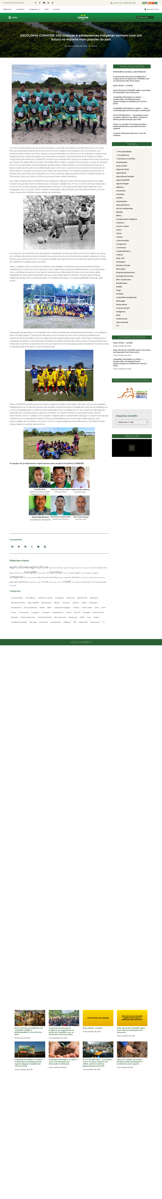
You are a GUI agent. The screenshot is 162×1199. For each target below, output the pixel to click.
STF (93, 582)
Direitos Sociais (98, 612)
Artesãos (75, 603)
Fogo (89, 617)
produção (32, 582)
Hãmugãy (33, 622)
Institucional (83, 622)
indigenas (88, 573)
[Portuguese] (143, 3)
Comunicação (24, 612)
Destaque (86, 612)
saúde (77, 582)
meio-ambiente (65, 577)
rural (67, 581)
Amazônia (93, 568)
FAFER (82, 617)
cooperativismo (57, 612)
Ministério (76, 577)
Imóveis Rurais (55, 622)
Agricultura (94, 598)
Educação (14, 617)
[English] (146, 3)
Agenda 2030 (82, 598)
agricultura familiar (56, 568)
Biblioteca (7, 9)
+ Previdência (30, 598)
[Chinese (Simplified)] (153, 3)
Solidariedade (85, 582)
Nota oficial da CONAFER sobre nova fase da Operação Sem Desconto (131, 91)
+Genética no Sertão (45, 598)
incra (83, 573)
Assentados (93, 603)
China (97, 607)
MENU (14, 17)
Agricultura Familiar (18, 603)
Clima (103, 607)
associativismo (16, 607)
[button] (12, 546)
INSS (47, 9)
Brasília (42, 607)
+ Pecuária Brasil (17, 598)
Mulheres (84, 577)
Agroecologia (46, 603)
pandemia (101, 577)
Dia (47, 573)
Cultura (68, 612)
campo (21, 573)
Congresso (35, 612)
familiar (56, 572)
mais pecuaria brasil (45, 577)
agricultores (19, 567)
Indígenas (67, 622)
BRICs (49, 607)
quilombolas (53, 582)
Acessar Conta (153, 9)
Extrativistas (73, 617)
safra (72, 582)
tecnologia (13, 585)
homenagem (75, 573)
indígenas (16, 577)
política (23, 582)
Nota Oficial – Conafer (123, 85)
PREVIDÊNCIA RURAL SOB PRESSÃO (129, 72)
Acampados (59, 598)
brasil (16, 573)
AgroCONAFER (33, 603)
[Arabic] (156, 3)
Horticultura (43, 622)
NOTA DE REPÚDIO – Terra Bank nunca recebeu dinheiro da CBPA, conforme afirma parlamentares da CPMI (130, 117)
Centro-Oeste (87, 607)
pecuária (14, 582)
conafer (30, 572)
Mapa (55, 577)
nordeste (91, 577)
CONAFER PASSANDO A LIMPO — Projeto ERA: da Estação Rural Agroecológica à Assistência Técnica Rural (130, 100)
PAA (95, 577)
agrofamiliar (79, 568)
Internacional (95, 622)
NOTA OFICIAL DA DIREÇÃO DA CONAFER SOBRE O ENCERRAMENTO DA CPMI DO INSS (29, 1031)
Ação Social (70, 598)
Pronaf (45, 582)
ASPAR (83, 603)
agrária (86, 568)
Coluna (13, 612)
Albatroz (57, 603)
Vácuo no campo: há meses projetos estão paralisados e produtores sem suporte (129, 126)
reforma (60, 582)
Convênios (20, 9)
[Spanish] (149, 3)
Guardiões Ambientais (19, 622)
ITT (103, 622)
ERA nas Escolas (60, 617)
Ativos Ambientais (30, 607)
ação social (101, 568)
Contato (56, 9)
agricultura (39, 567)
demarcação (42, 573)
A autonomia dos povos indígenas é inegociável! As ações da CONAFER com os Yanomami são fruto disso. (131, 78)
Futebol (96, 617)
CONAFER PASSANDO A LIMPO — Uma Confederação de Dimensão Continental (131, 109)
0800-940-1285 (130, 3)
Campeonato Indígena (62, 607)
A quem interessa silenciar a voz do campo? (129, 134)
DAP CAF (77, 612)
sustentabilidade (100, 582)
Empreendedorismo (28, 617)
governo (65, 573)
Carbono (76, 607)
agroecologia (69, 568)
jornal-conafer (32, 577)
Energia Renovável (45, 617)
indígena (95, 573)
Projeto (38, 582)
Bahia (12, 573)
